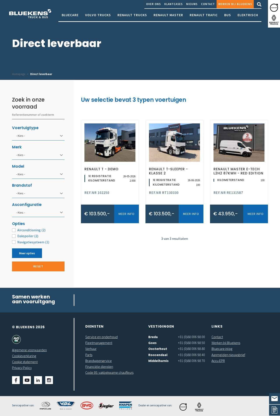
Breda (153, 337)
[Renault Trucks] (274, 20)
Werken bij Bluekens (235, 4)
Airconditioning (31, 230)
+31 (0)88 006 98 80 (191, 348)
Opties (18, 223)
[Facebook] (16, 380)
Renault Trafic (204, 15)
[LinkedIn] (38, 380)
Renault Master (168, 15)
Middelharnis (158, 360)
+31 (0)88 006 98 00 (191, 337)
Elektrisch (248, 15)
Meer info (127, 214)
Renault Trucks (132, 15)
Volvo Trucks (98, 15)
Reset (38, 266)
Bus (227, 15)
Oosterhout (157, 348)
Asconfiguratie (27, 204)
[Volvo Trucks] (274, 8)
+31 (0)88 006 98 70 (191, 360)
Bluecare (70, 15)
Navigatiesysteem (33, 242)
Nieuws (192, 4)
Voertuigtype (25, 127)
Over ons (153, 4)
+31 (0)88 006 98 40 (191, 355)
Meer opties (27, 253)
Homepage (18, 74)
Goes (152, 343)
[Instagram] (49, 380)
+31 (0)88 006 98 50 (191, 343)
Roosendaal (158, 355)
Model (18, 166)
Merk (17, 147)
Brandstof (22, 185)
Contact (208, 4)
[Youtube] (27, 380)
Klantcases (173, 4)
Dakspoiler (27, 236)
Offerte (274, 410)
